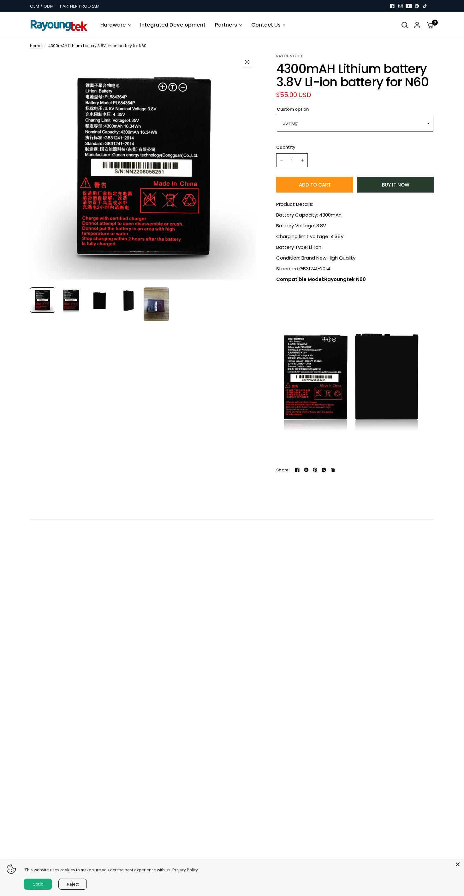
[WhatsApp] (324, 470)
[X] (306, 470)
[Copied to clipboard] (332, 470)
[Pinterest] (417, 6)
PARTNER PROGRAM (79, 6)
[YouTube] (409, 6)
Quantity (285, 147)
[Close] (458, 864)
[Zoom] (247, 62)
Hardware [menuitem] (113, 24)
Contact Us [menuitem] (266, 24)
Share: (283, 470)
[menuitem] (43, 6)
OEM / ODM (42, 6)
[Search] (404, 25)
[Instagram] (400, 6)
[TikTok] (425, 6)
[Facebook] (392, 6)
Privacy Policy (185, 870)
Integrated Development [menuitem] (172, 24)
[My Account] (417, 25)
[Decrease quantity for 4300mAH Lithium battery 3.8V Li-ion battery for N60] (282, 160)
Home (35, 45)
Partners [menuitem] (226, 24)
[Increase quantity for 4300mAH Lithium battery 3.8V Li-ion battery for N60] (302, 160)
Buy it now (395, 184)
